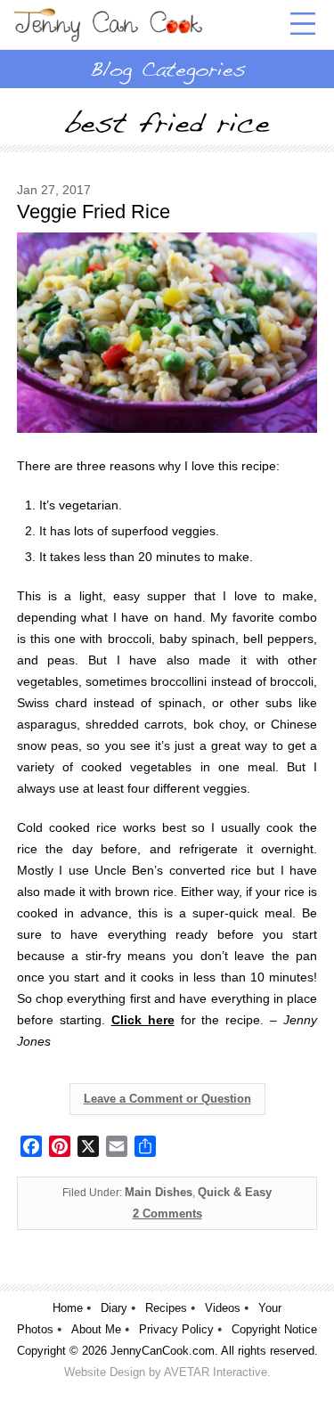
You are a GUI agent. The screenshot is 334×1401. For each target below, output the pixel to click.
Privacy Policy (176, 1329)
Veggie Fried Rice (93, 211)
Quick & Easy (235, 1192)
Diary (114, 1308)
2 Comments (167, 1213)
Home (68, 1308)
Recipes (166, 1308)
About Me (96, 1329)
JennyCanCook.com (162, 1350)
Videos (222, 1308)
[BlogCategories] (167, 68)
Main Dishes (158, 1192)
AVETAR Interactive (215, 1372)
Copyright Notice (274, 1329)
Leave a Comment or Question (167, 1098)
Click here (143, 1020)
